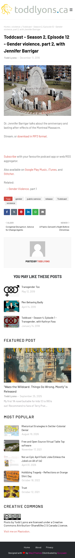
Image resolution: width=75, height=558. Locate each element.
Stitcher (9, 173)
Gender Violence (19, 188)
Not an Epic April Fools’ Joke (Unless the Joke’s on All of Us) (43, 458)
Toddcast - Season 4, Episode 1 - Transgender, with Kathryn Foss (39, 319)
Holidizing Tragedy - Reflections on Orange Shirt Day (45, 474)
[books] (37, 365)
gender (18, 198)
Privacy (49, 547)
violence (16, 26)
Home (7, 26)
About (38, 547)
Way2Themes (35, 552)
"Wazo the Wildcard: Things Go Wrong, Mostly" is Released (36, 389)
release (48, 198)
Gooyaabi (62, 552)
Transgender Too (31, 286)
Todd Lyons (10, 57)
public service (34, 198)
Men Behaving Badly (32, 302)
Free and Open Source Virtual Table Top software (43, 443)
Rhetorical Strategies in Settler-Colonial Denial (43, 428)
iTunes (52, 169)
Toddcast (62, 198)
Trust (24, 487)
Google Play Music (36, 169)
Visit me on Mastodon (16, 531)
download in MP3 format (32, 136)
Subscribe (10, 156)
